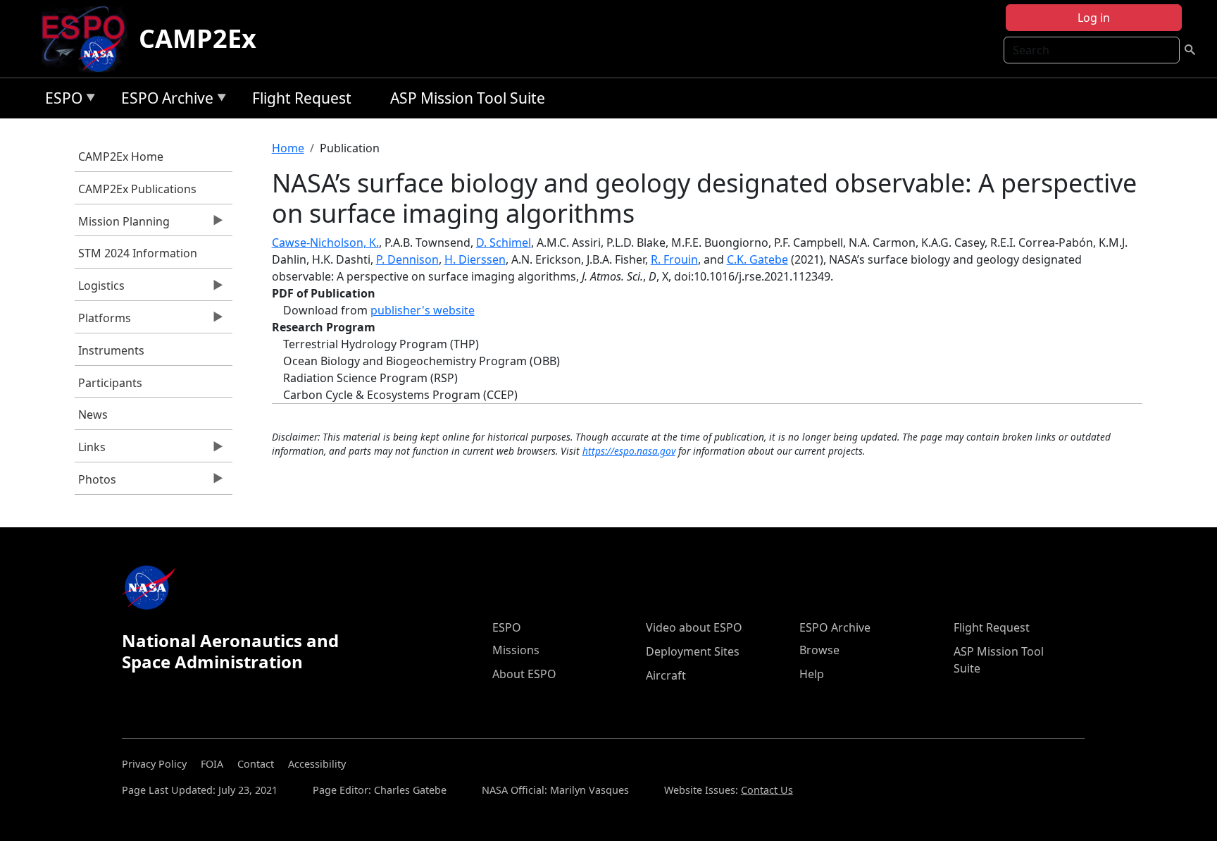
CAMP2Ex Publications (137, 189)
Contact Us (767, 790)
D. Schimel (503, 242)
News (93, 414)
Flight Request (301, 98)
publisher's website (422, 310)
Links (90, 450)
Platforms (103, 321)
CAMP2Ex (197, 38)
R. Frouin (674, 259)
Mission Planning (122, 225)
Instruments (111, 350)
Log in (1094, 17)
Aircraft (666, 675)
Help (811, 674)
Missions (515, 650)
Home (288, 148)
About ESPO (524, 674)
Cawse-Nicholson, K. (325, 242)
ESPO (60, 100)
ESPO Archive (163, 100)
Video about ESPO (694, 627)
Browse (819, 650)
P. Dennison (407, 259)
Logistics (100, 289)
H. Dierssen (475, 259)
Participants (110, 383)
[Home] (89, 39)
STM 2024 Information (137, 253)
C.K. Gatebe (757, 259)
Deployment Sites (692, 651)
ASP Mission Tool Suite (467, 98)
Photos (95, 483)
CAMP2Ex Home (120, 156)
